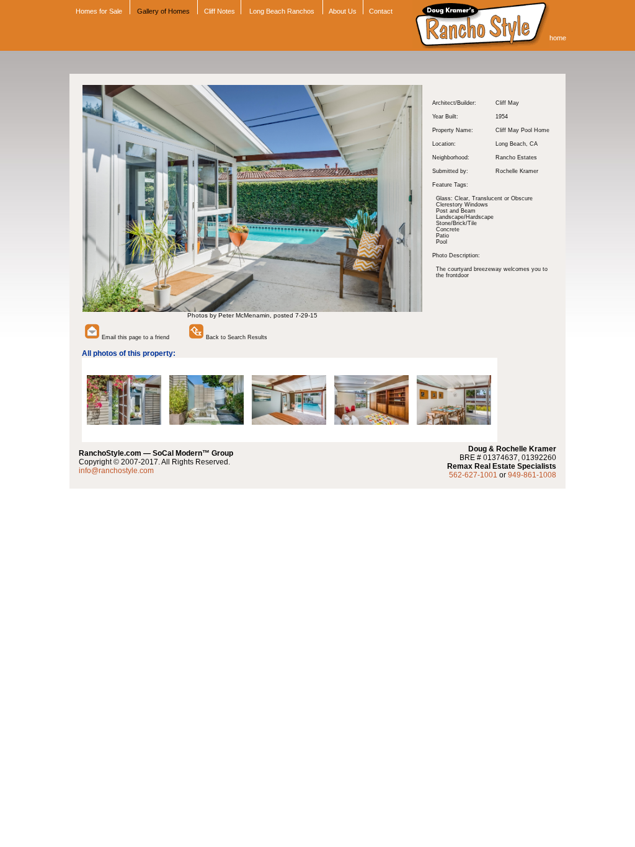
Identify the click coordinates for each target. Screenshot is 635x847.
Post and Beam (456, 211)
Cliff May (507, 103)
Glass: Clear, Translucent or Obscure (484, 198)
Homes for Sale (98, 11)
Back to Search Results (235, 337)
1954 (501, 116)
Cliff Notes (219, 11)
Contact (381, 11)
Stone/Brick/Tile (456, 223)
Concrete (448, 229)
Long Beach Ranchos (281, 11)
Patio (442, 236)
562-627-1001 (473, 475)
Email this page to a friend (134, 337)
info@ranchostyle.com (116, 470)
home (557, 38)
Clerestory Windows (462, 205)
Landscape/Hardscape (465, 217)
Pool (441, 242)
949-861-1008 (532, 475)
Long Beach (510, 144)
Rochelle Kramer (516, 171)
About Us (343, 11)
